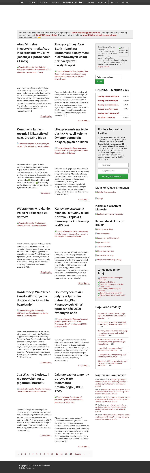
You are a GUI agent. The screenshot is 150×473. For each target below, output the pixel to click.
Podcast (55, 2)
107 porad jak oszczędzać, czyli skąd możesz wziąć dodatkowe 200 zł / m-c (112, 324)
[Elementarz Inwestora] (104, 251)
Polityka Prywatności (26, 468)
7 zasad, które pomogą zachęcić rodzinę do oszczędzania (110, 349)
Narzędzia (102, 2)
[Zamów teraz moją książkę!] (105, 192)
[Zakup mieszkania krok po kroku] (103, 246)
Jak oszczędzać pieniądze (68, 17)
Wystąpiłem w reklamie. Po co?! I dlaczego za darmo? (34, 213)
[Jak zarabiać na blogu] (104, 255)
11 (57, 454)
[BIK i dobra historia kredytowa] (102, 242)
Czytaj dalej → (46, 116)
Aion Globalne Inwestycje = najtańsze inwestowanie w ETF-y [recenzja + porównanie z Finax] (33, 53)
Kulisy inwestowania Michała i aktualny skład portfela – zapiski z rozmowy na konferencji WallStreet (72, 217)
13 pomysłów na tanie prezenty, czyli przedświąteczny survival (112, 356)
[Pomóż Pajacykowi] (99, 198)
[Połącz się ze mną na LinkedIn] (110, 284)
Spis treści (44, 2)
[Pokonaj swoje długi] (104, 229)
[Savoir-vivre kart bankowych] (107, 238)
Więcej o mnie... (104, 67)
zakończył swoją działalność (85, 33)
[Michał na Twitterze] (106, 282)
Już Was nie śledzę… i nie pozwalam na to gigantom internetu (33, 379)
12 (61, 454)
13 (66, 454)
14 (71, 454)
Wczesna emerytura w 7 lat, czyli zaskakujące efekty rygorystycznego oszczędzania (111, 341)
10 (52, 454)
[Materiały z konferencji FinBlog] (108, 260)
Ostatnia (78, 454)
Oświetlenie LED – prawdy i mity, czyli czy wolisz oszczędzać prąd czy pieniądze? (112, 363)
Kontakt (125, 2)
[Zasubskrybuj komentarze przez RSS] (113, 297)
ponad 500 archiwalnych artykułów (99, 35)
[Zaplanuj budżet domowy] (102, 233)
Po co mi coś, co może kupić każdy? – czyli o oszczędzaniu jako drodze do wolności (112, 315)
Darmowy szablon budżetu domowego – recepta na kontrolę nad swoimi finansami (113, 333)
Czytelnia (90, 2)
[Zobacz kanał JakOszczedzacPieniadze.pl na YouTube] (113, 291)
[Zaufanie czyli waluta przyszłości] (109, 214)
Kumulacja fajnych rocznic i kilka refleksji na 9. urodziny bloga (33, 134)
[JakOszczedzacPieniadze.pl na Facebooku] (113, 280)
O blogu (32, 2)
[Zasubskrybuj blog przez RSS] (110, 293)
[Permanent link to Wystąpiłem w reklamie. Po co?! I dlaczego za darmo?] (34, 231)
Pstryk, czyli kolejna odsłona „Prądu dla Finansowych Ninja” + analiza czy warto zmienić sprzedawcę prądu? (111, 382)
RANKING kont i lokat (46, 35)
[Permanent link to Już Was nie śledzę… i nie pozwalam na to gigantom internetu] (34, 397)
